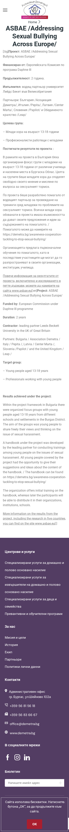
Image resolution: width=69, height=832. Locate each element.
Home (32, 22)
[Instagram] (17, 757)
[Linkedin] (27, 757)
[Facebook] (8, 757)
